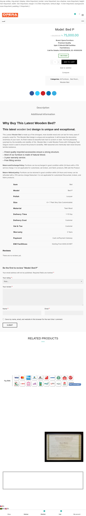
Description (43, 107)
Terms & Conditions (10, 408)
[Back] (3, 21)
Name (5, 308)
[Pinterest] (43, 93)
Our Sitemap (7, 411)
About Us (6, 398)
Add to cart (69, 62)
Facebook (48, 398)
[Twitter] (37, 93)
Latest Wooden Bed (39, 123)
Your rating (7, 278)
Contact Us (7, 401)
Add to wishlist (65, 68)
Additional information (43, 114)
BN (3, 509)
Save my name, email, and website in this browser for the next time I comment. (34, 319)
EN (3, 506)
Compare (65, 72)
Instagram (48, 408)
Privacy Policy (8, 405)
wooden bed (24, 129)
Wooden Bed (64, 82)
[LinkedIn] (48, 93)
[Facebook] (32, 93)
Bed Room (74, 79)
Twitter (47, 401)
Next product (82, 21)
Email (47, 308)
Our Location (49, 411)
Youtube (48, 405)
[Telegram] (54, 93)
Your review (8, 287)
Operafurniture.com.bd (39, 501)
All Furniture (64, 79)
